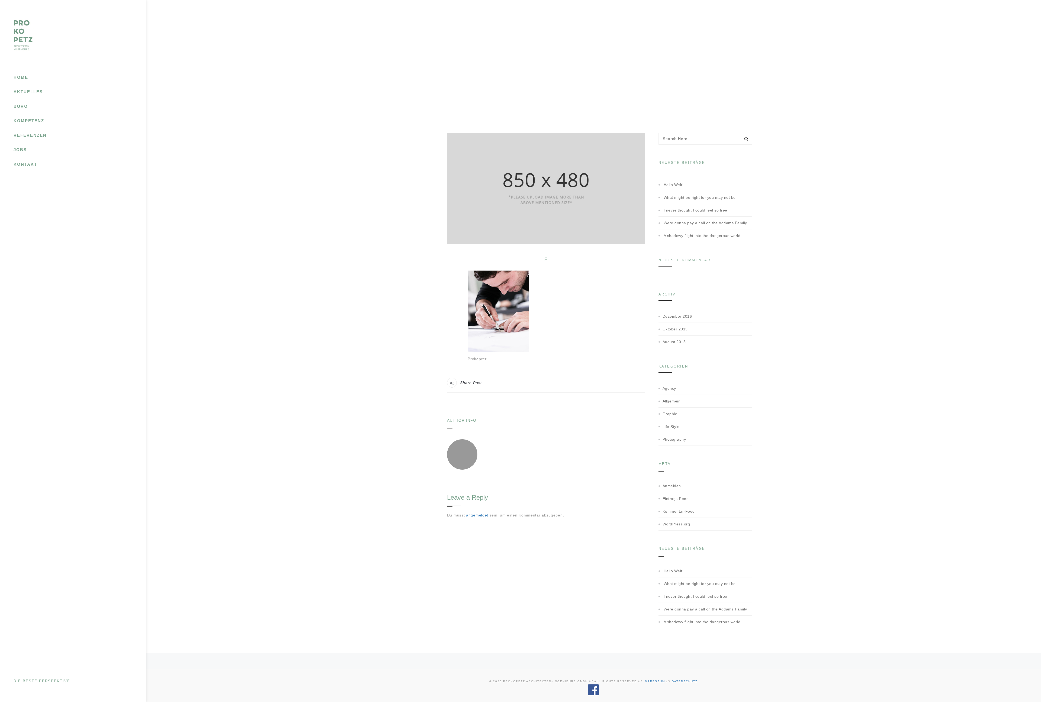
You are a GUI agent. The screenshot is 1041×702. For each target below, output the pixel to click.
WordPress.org (676, 524)
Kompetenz (29, 120)
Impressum (654, 681)
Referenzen (30, 135)
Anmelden (672, 486)
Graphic (670, 414)
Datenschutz (685, 681)
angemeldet (477, 515)
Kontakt (25, 164)
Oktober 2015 (675, 329)
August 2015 (674, 342)
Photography (674, 439)
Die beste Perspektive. (43, 681)
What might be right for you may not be (700, 197)
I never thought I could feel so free (695, 210)
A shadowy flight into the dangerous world (702, 235)
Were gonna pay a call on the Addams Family (705, 223)
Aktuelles (28, 91)
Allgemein (672, 401)
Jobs (20, 149)
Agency (669, 388)
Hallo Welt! (674, 185)
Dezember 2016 (677, 316)
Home (21, 77)
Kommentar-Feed (679, 511)
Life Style (671, 426)
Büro (21, 106)
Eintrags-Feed (676, 498)
